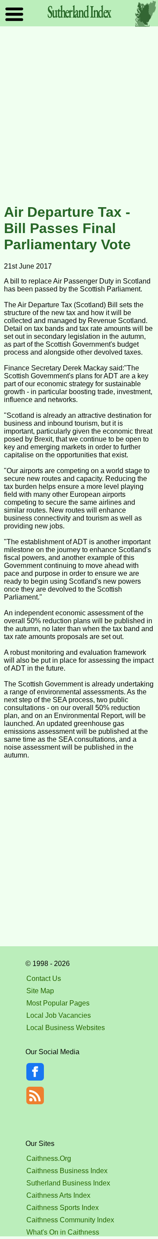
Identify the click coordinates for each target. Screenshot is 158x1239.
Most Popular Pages (58, 1003)
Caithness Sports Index (62, 1207)
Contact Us (43, 978)
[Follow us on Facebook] (35, 1078)
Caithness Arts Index (58, 1195)
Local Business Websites (65, 1027)
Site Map (40, 991)
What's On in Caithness (62, 1232)
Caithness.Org (48, 1158)
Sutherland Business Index (68, 1183)
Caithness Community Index (70, 1220)
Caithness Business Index (67, 1170)
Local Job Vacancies (58, 1015)
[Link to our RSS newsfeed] (35, 1095)
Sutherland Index (79, 11)
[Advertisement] (79, 116)
